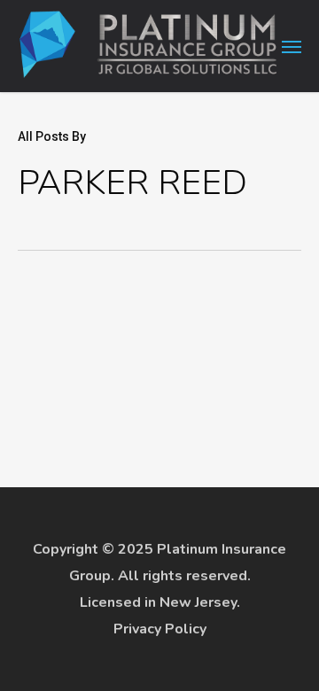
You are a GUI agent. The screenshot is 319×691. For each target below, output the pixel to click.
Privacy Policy (159, 629)
